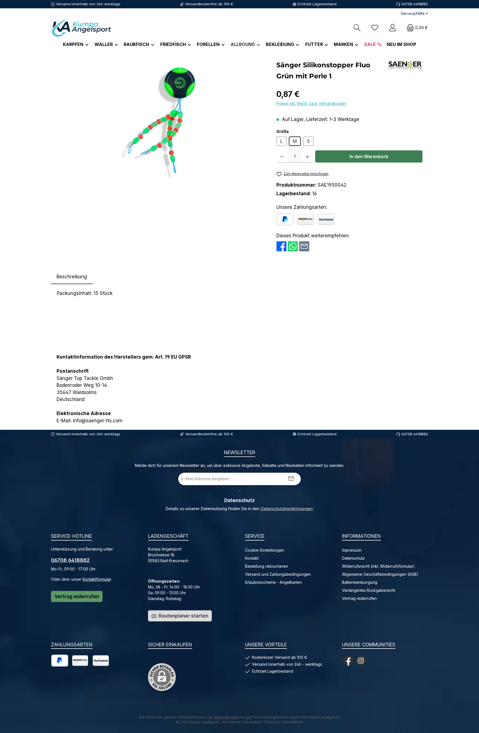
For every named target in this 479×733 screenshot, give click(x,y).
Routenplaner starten (182, 616)
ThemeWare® (292, 722)
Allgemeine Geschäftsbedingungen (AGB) (380, 574)
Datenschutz (353, 558)
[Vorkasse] (326, 219)
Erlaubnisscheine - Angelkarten (273, 582)
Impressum (351, 550)
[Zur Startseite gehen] (81, 27)
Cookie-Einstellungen (264, 550)
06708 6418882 (70, 560)
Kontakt (252, 558)
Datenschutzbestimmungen (287, 508)
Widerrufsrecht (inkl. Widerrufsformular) (378, 566)
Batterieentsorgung (359, 582)
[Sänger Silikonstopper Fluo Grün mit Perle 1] (160, 119)
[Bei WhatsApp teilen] (293, 246)
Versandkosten (226, 717)
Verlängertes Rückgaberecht (368, 590)
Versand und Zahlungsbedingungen (278, 574)
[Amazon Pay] (305, 219)
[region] (161, 119)
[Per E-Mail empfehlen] (304, 246)
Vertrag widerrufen (77, 596)
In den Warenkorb (369, 156)
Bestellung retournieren (266, 566)
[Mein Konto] (392, 27)
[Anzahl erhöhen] (307, 156)
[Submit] (291, 479)
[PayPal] (285, 219)
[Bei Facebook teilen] (281, 246)
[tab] (72, 277)
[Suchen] (357, 27)
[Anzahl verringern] (282, 156)
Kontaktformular (97, 579)
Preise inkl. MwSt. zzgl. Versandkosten (311, 103)
